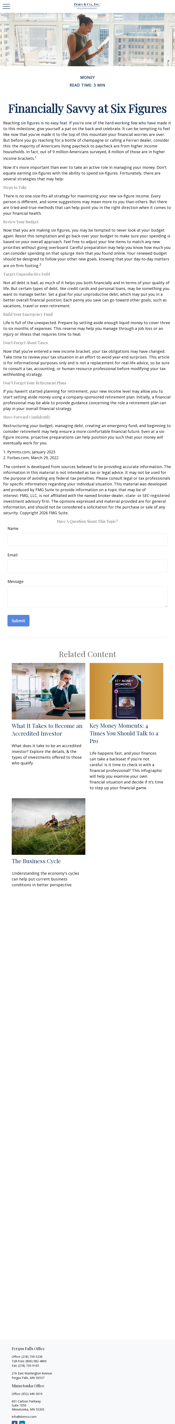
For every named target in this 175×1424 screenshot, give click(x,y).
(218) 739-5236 (32, 1357)
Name (12, 528)
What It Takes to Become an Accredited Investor (47, 729)
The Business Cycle (36, 861)
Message (15, 581)
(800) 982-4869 (36, 1361)
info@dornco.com (24, 1417)
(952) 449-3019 (32, 1394)
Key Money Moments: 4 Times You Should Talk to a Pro (124, 733)
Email (12, 554)
